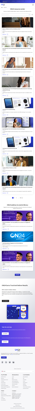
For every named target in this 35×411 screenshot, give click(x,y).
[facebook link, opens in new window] (2, 362)
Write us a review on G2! (17, 368)
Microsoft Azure (25, 376)
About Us (2, 392)
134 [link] (20, 198)
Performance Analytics (4, 385)
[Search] (29, 14)
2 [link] (14, 198)
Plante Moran (25, 382)
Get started (5, 333)
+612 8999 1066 (16, 398)
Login (13, 376)
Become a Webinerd (15, 386)
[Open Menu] (33, 5)
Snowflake (24, 379)
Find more (17, 274)
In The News (3, 398)
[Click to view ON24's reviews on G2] (5, 283)
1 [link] (13, 198)
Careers (2, 397)
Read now (5, 1)
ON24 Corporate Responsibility (6, 395)
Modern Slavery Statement (17, 406)
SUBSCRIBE (3, 357)
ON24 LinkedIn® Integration (5, 386)
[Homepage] (4, 4)
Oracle (24, 381)
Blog (13, 378)
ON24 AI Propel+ (3, 388)
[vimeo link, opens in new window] (9, 362)
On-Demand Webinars (15, 382)
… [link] (18, 197)
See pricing (5, 341)
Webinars (2, 378)
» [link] (22, 198)
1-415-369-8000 (18, 393)
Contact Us (13, 392)
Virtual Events (3, 382)
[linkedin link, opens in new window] (13, 362)
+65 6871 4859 (17, 397)
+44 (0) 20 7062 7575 (18, 396)
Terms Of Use (19, 403)
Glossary (13, 385)
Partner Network (3, 394)
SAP (23, 378)
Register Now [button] (5, 229)
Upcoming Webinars (15, 381)
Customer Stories (25, 388)
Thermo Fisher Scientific (27, 386)
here (12, 354)
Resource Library (14, 379)
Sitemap (15, 403)
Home (2, 7)
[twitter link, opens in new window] (6, 362)
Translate (2, 381)
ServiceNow (25, 385)
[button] (33, 1)
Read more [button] (4, 34)
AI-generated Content (4, 379)
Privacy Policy (17, 405)
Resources (5, 7)
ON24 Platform (3, 376)
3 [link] (16, 198)
